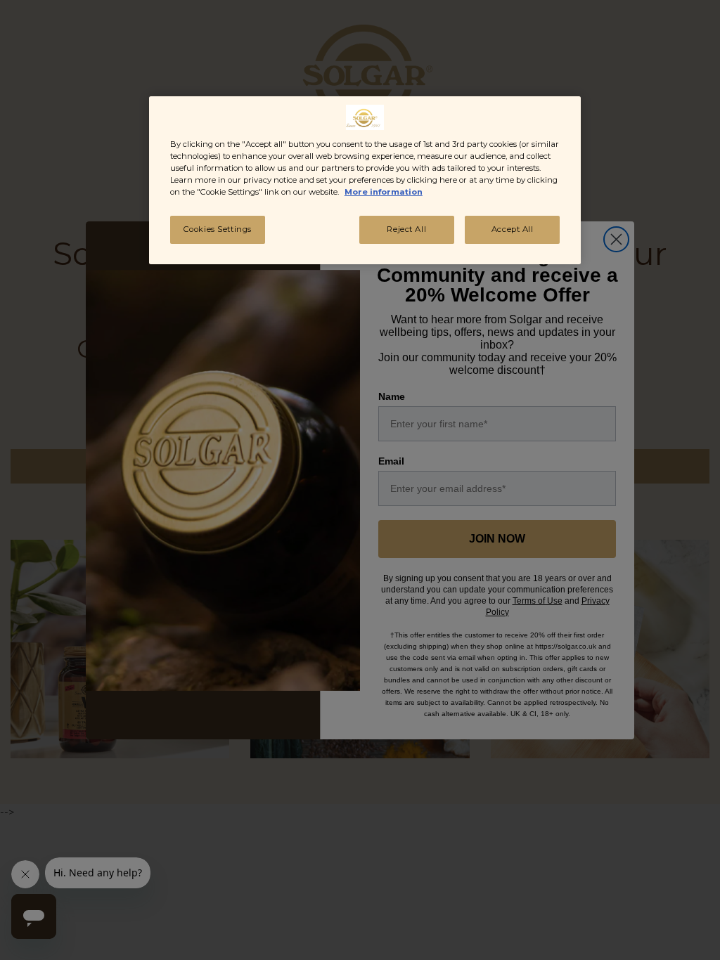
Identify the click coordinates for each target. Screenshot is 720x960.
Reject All (406, 229)
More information (384, 192)
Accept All (512, 229)
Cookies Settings (218, 229)
